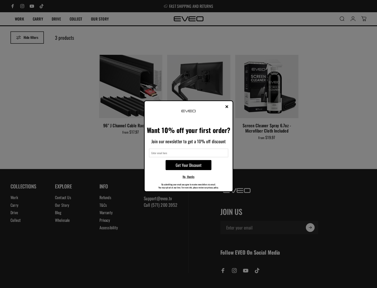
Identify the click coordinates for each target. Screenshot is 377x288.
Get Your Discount (189, 165)
